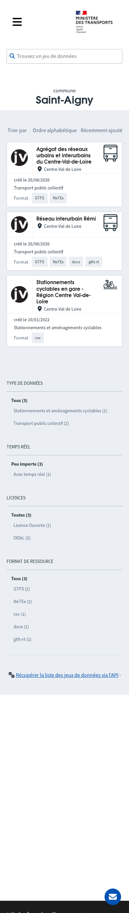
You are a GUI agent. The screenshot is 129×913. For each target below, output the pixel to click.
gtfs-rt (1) (22, 639)
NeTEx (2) (23, 601)
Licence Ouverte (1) (32, 525)
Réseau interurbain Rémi (66, 219)
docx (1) (21, 627)
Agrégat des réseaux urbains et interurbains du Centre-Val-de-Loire (64, 156)
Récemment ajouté (101, 130)
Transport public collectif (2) (41, 423)
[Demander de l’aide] (113, 896)
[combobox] (64, 56)
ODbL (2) (22, 538)
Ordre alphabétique (55, 130)
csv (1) (20, 614)
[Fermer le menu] (39, 22)
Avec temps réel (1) (32, 474)
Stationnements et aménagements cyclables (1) (60, 411)
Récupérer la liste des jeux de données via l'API (67, 675)
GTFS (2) (22, 589)
